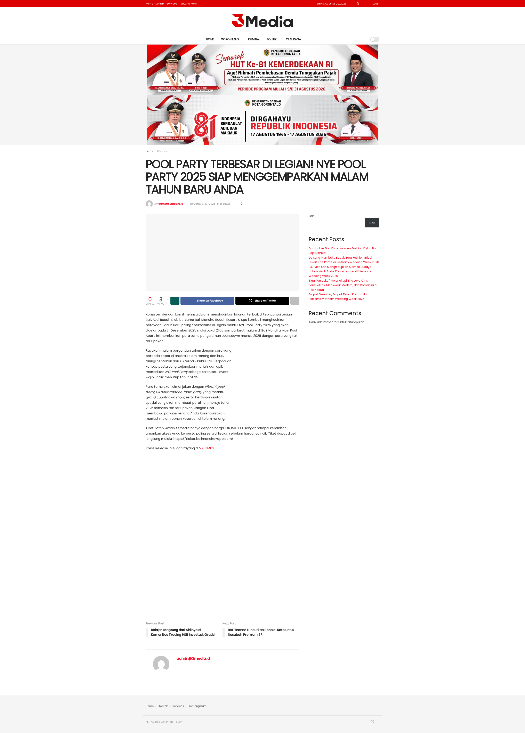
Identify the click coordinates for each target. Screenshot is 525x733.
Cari (311, 216)
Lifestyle (162, 151)
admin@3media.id (170, 204)
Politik (272, 39)
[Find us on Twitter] (358, 3)
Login (375, 3)
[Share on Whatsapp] (174, 301)
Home (149, 3)
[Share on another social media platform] (294, 301)
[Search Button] (362, 39)
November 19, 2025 (202, 204)
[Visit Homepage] (262, 20)
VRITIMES (206, 448)
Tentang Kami (188, 3)
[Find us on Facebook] (353, 3)
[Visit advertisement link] (268, 381)
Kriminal (254, 39)
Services (172, 3)
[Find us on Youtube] (363, 3)
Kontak (159, 3)
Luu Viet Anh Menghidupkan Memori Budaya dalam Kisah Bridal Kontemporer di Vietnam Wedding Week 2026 (340, 271)
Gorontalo (230, 39)
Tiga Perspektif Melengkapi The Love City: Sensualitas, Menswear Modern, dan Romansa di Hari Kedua (343, 285)
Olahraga (293, 39)
